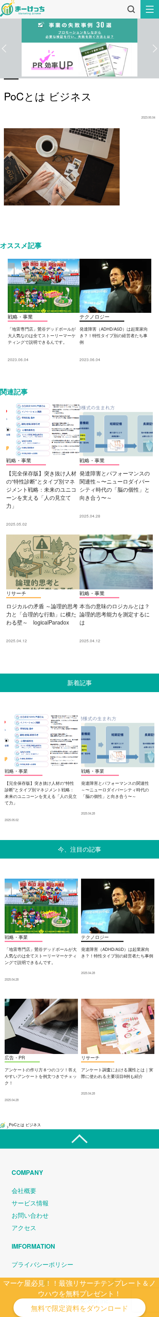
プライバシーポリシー (42, 1264)
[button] (4, 48)
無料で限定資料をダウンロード (79, 1308)
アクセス (24, 1227)
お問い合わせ (30, 1215)
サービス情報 (30, 1202)
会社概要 (24, 1190)
